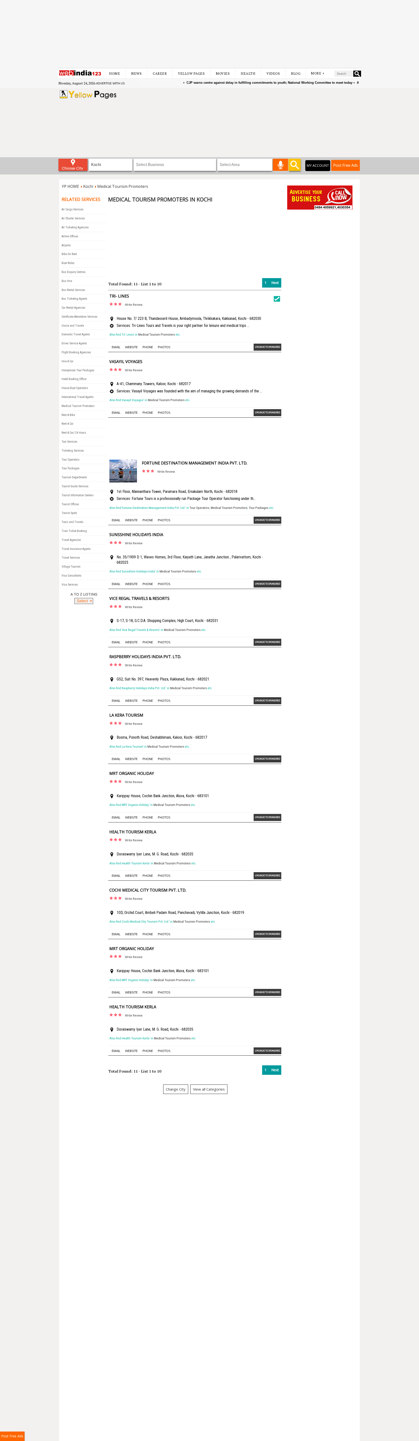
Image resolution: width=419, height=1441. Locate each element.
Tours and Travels (72, 522)
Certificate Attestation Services (79, 316)
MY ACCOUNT (317, 165)
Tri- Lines (119, 296)
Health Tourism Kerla (132, 832)
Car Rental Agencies (73, 307)
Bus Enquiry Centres (74, 272)
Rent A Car (67, 423)
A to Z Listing (84, 594)
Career (160, 73)
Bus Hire (67, 281)
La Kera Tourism (126, 715)
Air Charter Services (73, 218)
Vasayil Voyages (125, 361)
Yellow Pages (191, 73)
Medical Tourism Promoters (78, 406)
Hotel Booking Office (74, 379)
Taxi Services (69, 441)
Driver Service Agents (74, 343)
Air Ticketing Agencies (75, 227)
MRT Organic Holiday (131, 773)
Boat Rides (68, 263)
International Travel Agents (78, 397)
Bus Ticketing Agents (74, 298)
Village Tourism (71, 566)
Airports (66, 245)
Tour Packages (71, 468)
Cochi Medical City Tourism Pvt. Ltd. (147, 890)
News (136, 73)
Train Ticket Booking (74, 531)
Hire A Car (67, 361)
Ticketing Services (73, 450)
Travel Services (71, 557)
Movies (223, 73)
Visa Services (70, 584)
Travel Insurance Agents (76, 549)
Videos (273, 73)
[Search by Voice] (280, 165)
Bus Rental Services (73, 290)
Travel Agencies (71, 540)
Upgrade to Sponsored (267, 346)
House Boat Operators (75, 388)
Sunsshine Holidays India (136, 534)
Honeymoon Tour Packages (78, 370)
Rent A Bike (68, 415)
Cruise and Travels (73, 325)
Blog (295, 73)
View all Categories (209, 1089)
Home (114, 73)
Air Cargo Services (72, 209)
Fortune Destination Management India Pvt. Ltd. (194, 463)
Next (275, 282)
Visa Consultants (71, 575)
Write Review (133, 305)
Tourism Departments (74, 477)
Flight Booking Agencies (76, 352)
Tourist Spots (69, 513)
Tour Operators (71, 459)
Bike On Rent (69, 254)
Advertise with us (110, 83)
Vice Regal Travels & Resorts (139, 598)
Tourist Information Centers (78, 495)
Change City (175, 1089)
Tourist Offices (70, 504)
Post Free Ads (345, 165)
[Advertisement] (209, 34)
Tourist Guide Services (75, 486)
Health (248, 73)
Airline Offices (70, 236)
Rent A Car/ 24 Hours (74, 432)
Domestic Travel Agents (76, 334)
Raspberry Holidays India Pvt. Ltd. (145, 656)
